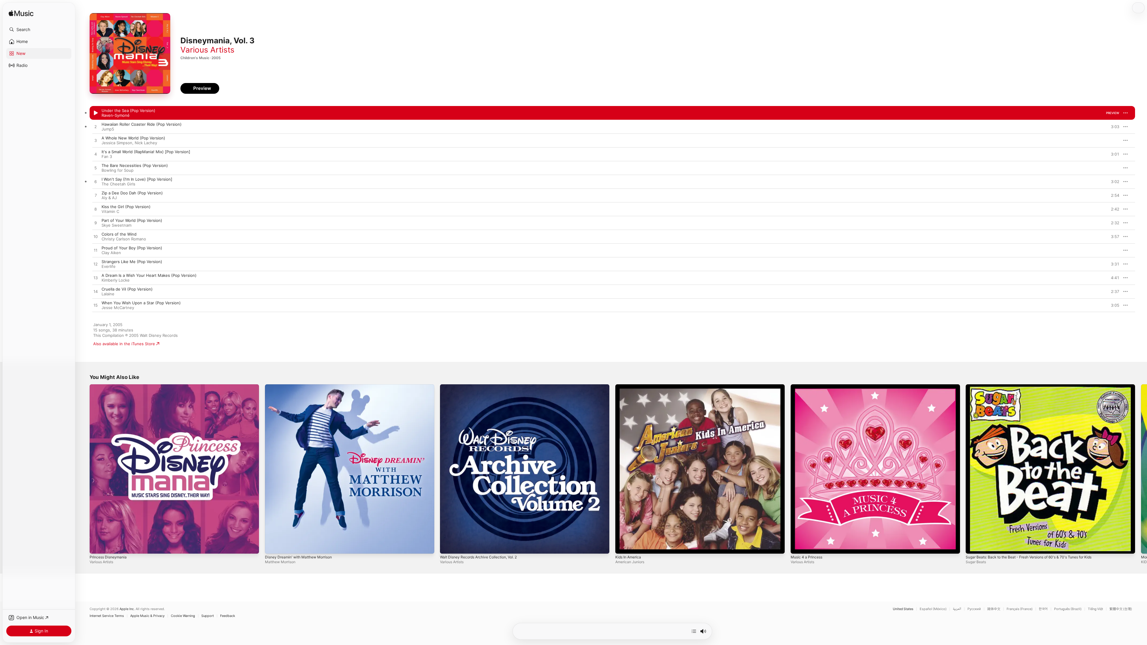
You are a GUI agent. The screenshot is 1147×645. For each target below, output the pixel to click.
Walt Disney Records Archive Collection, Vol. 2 (483, 386)
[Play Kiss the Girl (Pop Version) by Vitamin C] (96, 209)
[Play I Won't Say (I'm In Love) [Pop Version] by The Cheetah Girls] (96, 182)
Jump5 (108, 129)
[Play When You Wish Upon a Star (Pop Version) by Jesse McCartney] (96, 305)
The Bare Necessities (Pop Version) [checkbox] (135, 165)
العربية (957, 609)
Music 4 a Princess (808, 386)
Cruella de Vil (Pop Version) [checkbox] (127, 289)
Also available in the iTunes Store (124, 343)
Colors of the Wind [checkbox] (119, 234)
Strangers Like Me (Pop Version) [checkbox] (132, 261)
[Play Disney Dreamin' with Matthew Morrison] (272, 546)
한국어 (1043, 609)
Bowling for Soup (118, 170)
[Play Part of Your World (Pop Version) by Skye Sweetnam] (96, 223)
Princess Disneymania (110, 386)
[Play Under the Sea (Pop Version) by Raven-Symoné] (96, 113)
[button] (39, 29)
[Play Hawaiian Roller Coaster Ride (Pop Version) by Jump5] (96, 127)
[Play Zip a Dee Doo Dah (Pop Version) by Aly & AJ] (96, 195)
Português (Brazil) (1068, 609)
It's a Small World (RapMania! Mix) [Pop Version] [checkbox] (146, 151)
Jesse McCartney (118, 307)
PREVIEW (1112, 113)
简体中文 (993, 609)
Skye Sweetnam (116, 225)
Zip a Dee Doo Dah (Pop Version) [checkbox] (132, 193)
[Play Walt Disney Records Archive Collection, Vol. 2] (447, 546)
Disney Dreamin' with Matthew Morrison (302, 386)
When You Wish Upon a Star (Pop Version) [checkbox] (141, 302)
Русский (974, 609)
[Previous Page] (83, 469)
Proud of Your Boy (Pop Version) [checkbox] (132, 247)
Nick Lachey (146, 142)
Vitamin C (110, 211)
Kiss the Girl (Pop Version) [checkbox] (126, 206)
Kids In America (629, 386)
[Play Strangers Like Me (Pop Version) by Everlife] (96, 264)
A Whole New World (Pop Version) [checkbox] (133, 138)
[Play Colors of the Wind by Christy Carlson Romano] (96, 236)
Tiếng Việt (1095, 609)
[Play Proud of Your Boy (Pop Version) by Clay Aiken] (96, 250)
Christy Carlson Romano (124, 238)
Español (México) (933, 609)
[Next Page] (1141, 469)
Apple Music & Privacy (147, 616)
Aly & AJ (109, 197)
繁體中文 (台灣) (1120, 609)
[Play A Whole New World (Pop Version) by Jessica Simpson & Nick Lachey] (96, 140)
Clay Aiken (111, 252)
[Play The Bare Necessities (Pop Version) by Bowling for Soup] (96, 168)
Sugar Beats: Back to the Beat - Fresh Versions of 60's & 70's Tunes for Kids (1037, 386)
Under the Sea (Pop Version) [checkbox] (128, 110)
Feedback (227, 616)
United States (903, 609)
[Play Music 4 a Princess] (798, 546)
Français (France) (1020, 609)
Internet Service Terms (107, 616)
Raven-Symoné (116, 115)
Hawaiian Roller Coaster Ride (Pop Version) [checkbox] (142, 124)
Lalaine (108, 293)
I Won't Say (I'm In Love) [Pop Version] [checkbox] (137, 179)
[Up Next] (693, 631)
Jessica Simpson (117, 142)
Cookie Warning (183, 616)
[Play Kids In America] (622, 546)
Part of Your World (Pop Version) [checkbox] (132, 220)
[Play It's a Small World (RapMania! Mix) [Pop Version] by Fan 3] (96, 154)
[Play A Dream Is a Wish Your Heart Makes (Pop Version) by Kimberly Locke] (96, 278)
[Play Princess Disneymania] (97, 546)
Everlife (109, 266)
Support (207, 616)
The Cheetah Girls (118, 184)
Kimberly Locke (116, 280)
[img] (21, 13)
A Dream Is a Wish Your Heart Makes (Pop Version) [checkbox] (149, 275)
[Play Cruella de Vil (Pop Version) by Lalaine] (96, 291)
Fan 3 (107, 156)
